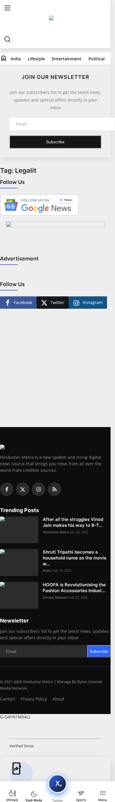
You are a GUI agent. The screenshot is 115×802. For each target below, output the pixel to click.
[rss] (54, 489)
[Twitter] (22, 489)
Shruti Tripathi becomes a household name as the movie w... (74, 558)
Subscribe (55, 142)
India (16, 59)
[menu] (7, 9)
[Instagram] (38, 489)
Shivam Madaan (55, 597)
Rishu (47, 570)
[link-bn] (55, 236)
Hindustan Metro (56, 532)
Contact (7, 699)
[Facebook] (7, 489)
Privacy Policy (34, 699)
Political (96, 59)
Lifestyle (36, 59)
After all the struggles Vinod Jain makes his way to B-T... (73, 522)
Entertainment (66, 59)
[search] (7, 40)
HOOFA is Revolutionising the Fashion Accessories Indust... (74, 587)
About (58, 699)
